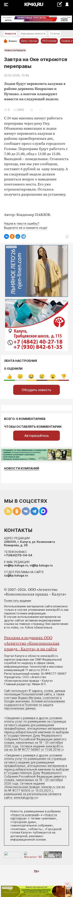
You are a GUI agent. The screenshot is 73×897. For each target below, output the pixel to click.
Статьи (54, 33)
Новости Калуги (15, 50)
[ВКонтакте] (6, 236)
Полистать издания (17, 600)
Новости (10, 33)
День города (29, 40)
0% (9, 376)
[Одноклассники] (12, 236)
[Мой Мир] (17, 236)
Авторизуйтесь (36, 436)
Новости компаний (21, 468)
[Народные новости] (59, 4)
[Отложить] (31, 109)
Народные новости (33, 33)
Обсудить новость (36, 390)
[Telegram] (23, 236)
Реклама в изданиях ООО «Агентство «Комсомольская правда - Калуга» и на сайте (31, 643)
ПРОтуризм (49, 40)
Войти (67, 4)
